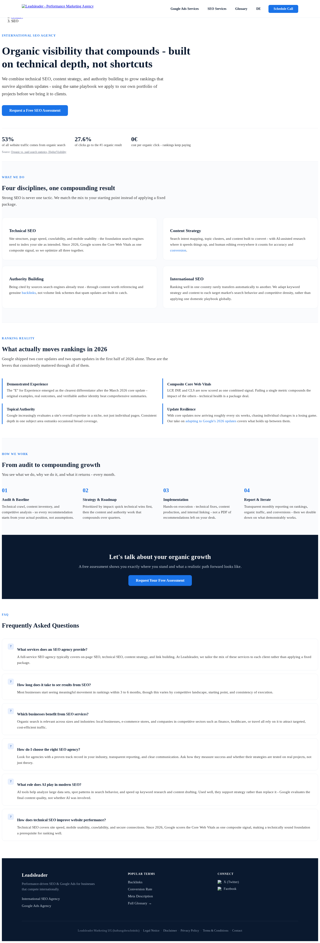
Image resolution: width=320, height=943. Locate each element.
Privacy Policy (190, 930)
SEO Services (217, 9)
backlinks (29, 293)
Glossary (241, 9)
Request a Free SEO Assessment (34, 110)
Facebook (230, 889)
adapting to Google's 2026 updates (211, 421)
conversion (178, 250)
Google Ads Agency (36, 906)
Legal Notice (151, 930)
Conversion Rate (140, 889)
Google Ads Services (185, 9)
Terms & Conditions (215, 930)
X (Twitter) (231, 882)
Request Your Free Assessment (160, 580)
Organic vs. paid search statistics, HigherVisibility (38, 152)
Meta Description (140, 896)
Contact (237, 930)
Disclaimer (170, 930)
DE (258, 9)
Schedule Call (283, 9)
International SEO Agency (41, 899)
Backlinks (135, 882)
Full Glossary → (140, 903)
